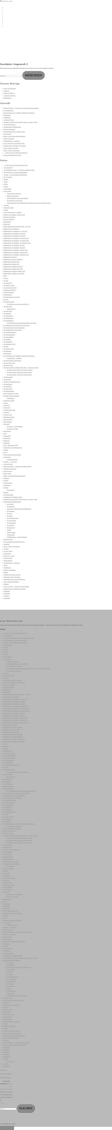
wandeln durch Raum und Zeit (12, 574)
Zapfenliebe (7, 598)
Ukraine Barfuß (8, 558)
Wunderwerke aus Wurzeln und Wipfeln (15, 146)
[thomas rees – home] (6, 1)
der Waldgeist (7, 339)
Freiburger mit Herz (9, 400)
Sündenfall (6, 544)
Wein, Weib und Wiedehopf (11, 582)
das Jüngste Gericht (9, 285)
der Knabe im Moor (9, 302)
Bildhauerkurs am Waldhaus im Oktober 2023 (16, 238)
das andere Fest (8, 283)
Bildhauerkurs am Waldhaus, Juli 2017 (14, 245)
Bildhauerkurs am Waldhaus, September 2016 (16, 254)
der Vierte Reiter (11, 520)
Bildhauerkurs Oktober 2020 (11, 262)
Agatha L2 (6, 91)
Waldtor (6, 572)
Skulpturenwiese (8, 539)
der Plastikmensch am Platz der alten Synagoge (16, 325)
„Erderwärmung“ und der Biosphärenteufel (15, 172)
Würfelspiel (7, 591)
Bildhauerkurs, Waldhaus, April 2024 (14, 273)
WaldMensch (7, 117)
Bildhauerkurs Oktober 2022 (11, 264)
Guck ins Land (8, 415)
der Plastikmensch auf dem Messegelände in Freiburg (21, 323)
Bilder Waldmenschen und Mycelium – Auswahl (17, 226)
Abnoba (6, 179)
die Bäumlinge (8, 351)
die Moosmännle (8, 377)
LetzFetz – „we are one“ (10, 462)
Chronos (6, 278)
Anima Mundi (7, 189)
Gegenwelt (7, 405)
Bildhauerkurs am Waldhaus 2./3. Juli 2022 (15, 231)
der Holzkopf (10, 511)
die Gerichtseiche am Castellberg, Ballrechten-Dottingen (19, 113)
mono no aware (8, 471)
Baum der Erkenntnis (9, 129)
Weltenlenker (7, 115)
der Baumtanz (11, 506)
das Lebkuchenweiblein (10, 287)
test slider (6, 549)
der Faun (6, 299)
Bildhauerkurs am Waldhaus (11, 229)
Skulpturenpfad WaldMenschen (12, 127)
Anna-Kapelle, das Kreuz (14, 193)
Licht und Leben (8, 464)
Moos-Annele (7, 473)
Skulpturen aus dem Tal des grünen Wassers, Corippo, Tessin (20, 122)
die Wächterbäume (9, 391)
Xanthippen (7, 593)
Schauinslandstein (8, 495)
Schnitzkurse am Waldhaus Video (13, 497)
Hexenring (6, 424)
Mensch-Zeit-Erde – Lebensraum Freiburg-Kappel (17, 466)
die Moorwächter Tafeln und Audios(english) (19, 372)
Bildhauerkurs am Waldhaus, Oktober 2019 (15, 252)
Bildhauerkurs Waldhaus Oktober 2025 (14, 271)
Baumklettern (7, 222)
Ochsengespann (8, 483)
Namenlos (6, 478)
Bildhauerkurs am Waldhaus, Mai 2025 (14, 247)
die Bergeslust (7, 353)
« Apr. (1, 1102)
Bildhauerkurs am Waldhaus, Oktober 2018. (16, 250)
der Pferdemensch (8, 318)
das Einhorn (10, 504)
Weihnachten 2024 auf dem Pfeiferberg (14, 579)
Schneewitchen (11, 532)
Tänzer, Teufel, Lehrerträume (12, 150)
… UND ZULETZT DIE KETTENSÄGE (15, 153)
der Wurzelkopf (11, 523)
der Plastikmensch (8, 110)
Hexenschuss (7, 431)
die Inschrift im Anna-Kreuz (14, 200)
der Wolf (6, 346)
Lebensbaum (7, 457)
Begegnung (7, 224)
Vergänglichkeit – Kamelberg (12, 141)
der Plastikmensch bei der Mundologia (14, 327)
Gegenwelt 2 (7, 407)
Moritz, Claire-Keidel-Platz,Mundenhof (14, 136)
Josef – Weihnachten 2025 (11, 445)
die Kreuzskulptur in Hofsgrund (12, 360)
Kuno (5, 452)
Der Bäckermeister (9, 292)
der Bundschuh (8, 294)
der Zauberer (10, 525)
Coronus (6, 280)
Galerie (6, 16)
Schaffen (6, 12)
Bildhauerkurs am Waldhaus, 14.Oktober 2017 (16, 240)
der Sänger (10, 516)
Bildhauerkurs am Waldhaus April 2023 (14, 233)
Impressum (7, 26)
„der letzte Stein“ (8, 167)
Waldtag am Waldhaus (10, 570)
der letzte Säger (8, 306)
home (5, 433)
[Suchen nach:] (8, 1109)
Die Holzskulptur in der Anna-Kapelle (17, 198)
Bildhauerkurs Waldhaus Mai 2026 (13, 269)
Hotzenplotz (7, 438)
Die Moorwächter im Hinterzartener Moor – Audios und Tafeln (21, 367)
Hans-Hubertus (8, 422)
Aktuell (6, 14)
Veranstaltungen (8, 19)
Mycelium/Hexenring (9, 124)
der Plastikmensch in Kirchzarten (13, 330)
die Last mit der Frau (9, 363)
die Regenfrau (7, 379)
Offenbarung (7, 485)
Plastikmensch (7, 98)
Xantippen (6, 596)
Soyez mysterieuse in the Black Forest (14, 143)
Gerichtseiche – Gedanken (14, 358)
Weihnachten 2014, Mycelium (12, 577)
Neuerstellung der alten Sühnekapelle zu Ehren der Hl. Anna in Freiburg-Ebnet (29, 203)
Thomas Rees (7, 553)
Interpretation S (11, 309)
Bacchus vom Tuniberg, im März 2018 (14, 215)
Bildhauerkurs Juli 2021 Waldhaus (13, 259)
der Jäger (9, 513)
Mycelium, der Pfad (12, 429)
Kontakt (6, 23)
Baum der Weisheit (9, 138)
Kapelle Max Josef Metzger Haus (13, 447)
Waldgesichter (11, 535)
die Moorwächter (8, 365)
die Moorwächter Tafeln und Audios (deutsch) (19, 370)
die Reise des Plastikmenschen (12, 382)
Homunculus (7, 436)
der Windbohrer (8, 342)
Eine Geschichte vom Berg (11, 148)
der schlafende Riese (12, 518)
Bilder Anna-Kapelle (12, 196)
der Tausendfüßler (8, 337)
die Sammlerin (7, 386)
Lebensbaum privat (12, 459)
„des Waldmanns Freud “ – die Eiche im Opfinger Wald (19, 170)
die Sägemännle (8, 384)
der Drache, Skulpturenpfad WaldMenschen (19, 509)
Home (5, 7)
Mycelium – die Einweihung (15, 426)
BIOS (5, 276)
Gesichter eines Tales (9, 410)
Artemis (6, 210)
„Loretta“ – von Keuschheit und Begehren (15, 175)
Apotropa (6, 205)
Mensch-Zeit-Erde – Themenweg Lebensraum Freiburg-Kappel (21, 108)
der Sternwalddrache (9, 334)
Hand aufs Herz (8, 419)
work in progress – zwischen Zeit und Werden (16, 586)
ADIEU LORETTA (9, 93)
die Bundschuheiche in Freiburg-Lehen (14, 131)
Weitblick (6, 584)
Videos (5, 21)
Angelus (6, 186)
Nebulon (6, 480)
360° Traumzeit (8, 177)
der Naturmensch (8, 316)
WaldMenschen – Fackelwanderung (17, 537)
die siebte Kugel (8, 389)
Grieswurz (6, 412)
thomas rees (7, 9)
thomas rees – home (9, 556)
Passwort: (3, 76)
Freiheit (9, 530)
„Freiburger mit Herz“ (10, 95)
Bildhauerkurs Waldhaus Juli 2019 (13, 266)
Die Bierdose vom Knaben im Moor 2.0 (18, 304)
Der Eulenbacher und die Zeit (12, 297)
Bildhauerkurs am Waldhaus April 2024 (14, 236)
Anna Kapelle (7, 134)
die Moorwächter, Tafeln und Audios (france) (19, 374)
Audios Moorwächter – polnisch (12, 212)
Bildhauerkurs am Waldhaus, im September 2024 (17, 243)
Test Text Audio (8, 551)
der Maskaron (7, 313)
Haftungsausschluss (9, 417)
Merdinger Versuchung (10, 469)
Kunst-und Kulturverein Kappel (12, 155)
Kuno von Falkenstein (10, 88)
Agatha (6, 182)
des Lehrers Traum (9, 349)
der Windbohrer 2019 (9, 344)
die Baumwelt (11, 527)
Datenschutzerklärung (10, 290)
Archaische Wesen (9, 120)
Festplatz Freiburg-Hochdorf (11, 396)
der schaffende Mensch (10, 332)
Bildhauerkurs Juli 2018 (10, 257)
